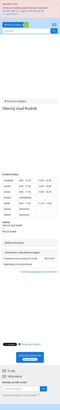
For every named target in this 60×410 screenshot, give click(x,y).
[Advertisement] (30, 67)
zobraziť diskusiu (30, 357)
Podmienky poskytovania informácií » (39, 271)
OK (54, 30)
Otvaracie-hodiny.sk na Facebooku (20, 395)
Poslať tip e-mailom (31, 344)
